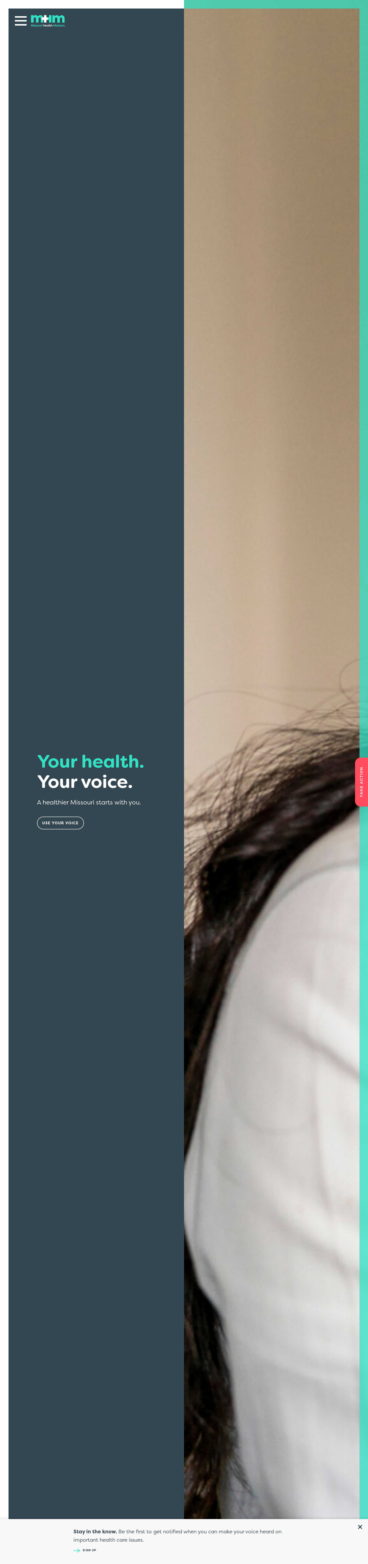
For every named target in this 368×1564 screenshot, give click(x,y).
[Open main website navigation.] (21, 21)
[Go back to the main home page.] (48, 21)
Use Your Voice (60, 823)
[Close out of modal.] (360, 1527)
